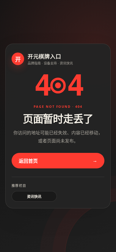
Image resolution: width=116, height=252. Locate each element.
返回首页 (28, 161)
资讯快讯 (34, 197)
